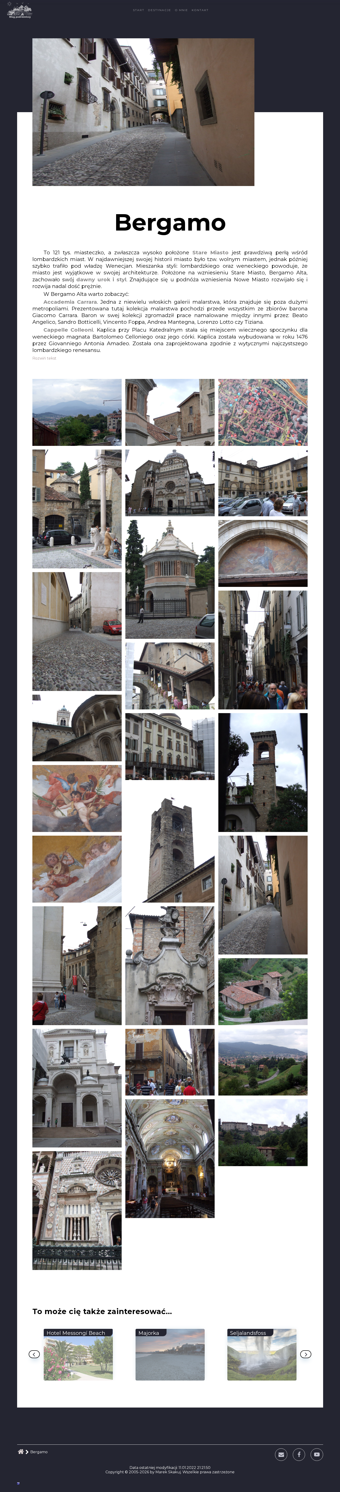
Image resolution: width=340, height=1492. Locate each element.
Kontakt (200, 10)
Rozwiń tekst (44, 358)
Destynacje (159, 10)
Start (138, 10)
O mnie (181, 10)
